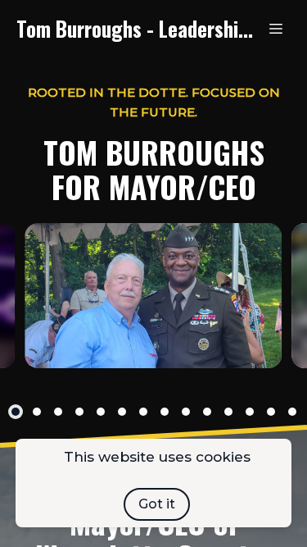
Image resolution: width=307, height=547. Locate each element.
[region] (153, 295)
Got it (156, 504)
